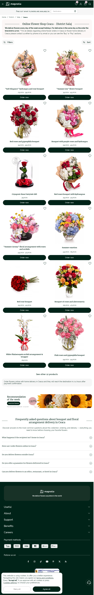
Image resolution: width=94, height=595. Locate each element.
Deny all (17, 589)
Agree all (46, 589)
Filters (10, 42)
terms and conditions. (45, 578)
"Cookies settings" (10, 583)
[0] (76, 4)
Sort (88, 42)
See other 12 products (47, 374)
